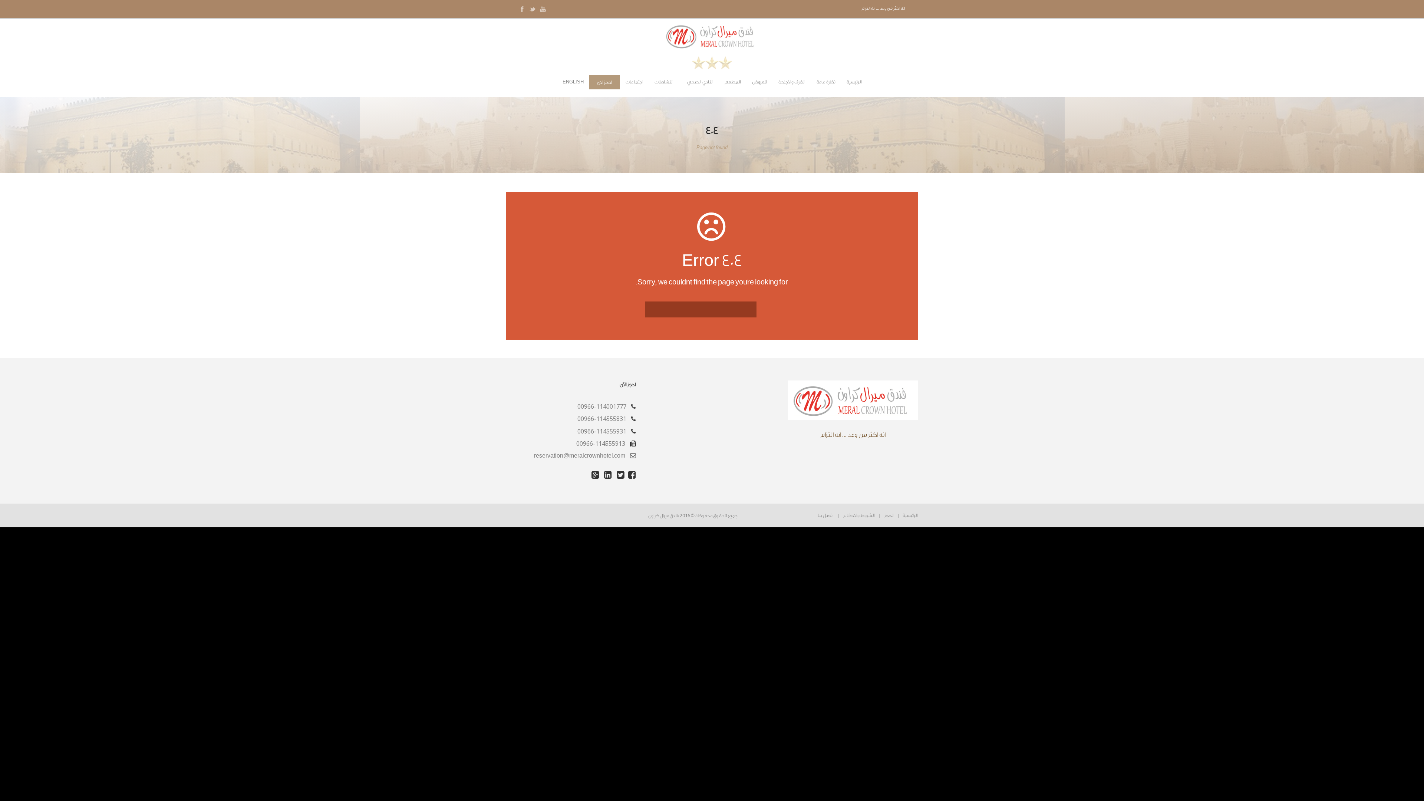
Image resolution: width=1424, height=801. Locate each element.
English (573, 82)
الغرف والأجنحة (791, 82)
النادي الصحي (700, 82)
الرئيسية (854, 82)
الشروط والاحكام (859, 515)
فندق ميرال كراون (663, 515)
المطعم (733, 82)
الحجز (889, 515)
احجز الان (604, 82)
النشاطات (664, 82)
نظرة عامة (826, 82)
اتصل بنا (826, 515)
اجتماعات (634, 82)
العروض (759, 82)
